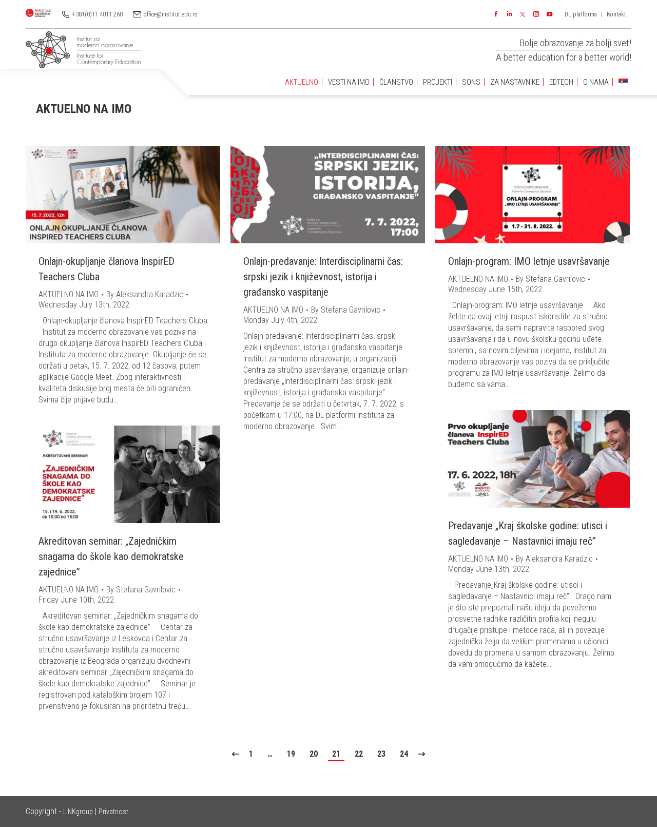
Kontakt (616, 14)
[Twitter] (522, 14)
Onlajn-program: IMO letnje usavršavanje (529, 261)
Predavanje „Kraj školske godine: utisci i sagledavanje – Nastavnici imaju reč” (527, 533)
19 (291, 754)
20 (314, 754)
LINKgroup (78, 811)
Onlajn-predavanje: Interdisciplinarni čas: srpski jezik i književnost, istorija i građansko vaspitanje (323, 276)
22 (359, 754)
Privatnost (113, 811)
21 (336, 754)
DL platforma (581, 14)
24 (404, 754)
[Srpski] (623, 82)
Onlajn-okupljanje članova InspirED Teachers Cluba (106, 269)
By (144, 294)
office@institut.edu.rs (171, 14)
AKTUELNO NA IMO (68, 294)
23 (381, 754)
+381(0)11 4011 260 (97, 14)
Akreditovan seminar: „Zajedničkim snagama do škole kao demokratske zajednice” (111, 556)
